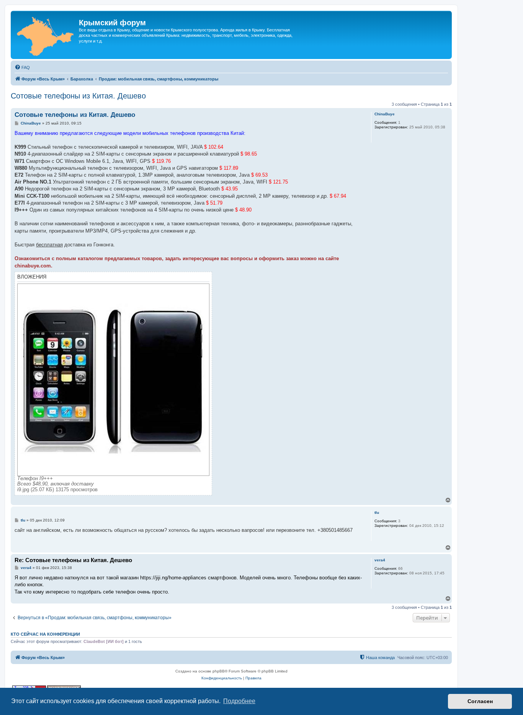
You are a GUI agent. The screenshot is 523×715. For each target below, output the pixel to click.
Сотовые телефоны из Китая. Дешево (78, 96)
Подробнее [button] (239, 701)
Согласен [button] (480, 701)
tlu (376, 512)
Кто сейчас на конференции (45, 634)
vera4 (379, 560)
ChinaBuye (384, 114)
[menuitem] (22, 67)
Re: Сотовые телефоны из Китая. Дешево (73, 560)
